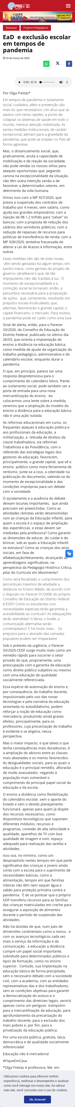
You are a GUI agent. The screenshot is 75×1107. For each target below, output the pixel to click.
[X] (57, 63)
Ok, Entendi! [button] (37, 1099)
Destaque (11, 27)
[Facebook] (69, 64)
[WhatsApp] (46, 64)
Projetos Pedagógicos (35, 27)
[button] (69, 1090)
